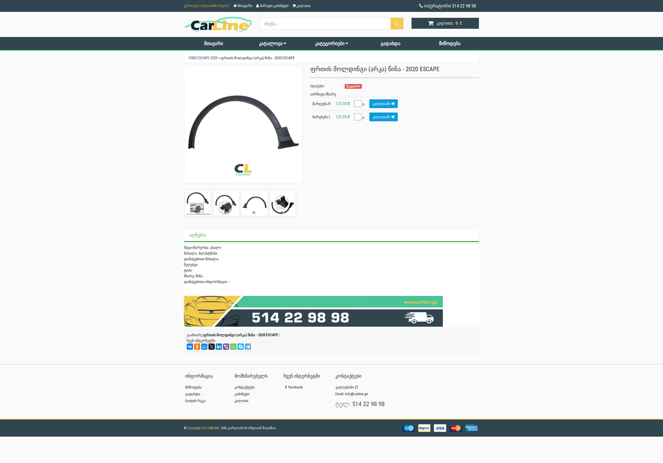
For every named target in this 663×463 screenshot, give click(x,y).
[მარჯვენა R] (254, 203)
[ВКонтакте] (190, 346)
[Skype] (240, 346)
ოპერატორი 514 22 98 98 (449, 6)
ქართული (192, 6)
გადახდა (390, 43)
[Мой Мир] (204, 346)
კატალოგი (271, 43)
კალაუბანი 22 (346, 387)
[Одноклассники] (197, 346)
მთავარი (213, 43)
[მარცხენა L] (243, 125)
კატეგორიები (330, 43)
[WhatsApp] (233, 346)
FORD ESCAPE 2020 (203, 58)
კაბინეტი (241, 394)
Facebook (295, 387)
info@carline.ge (356, 394)
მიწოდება (449, 43)
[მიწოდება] (313, 311)
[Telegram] (248, 346)
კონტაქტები (244, 387)
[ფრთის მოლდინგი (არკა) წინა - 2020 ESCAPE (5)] (282, 203)
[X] (211, 346)
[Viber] (226, 346)
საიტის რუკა (195, 401)
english (224, 6)
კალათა (241, 401)
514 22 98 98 (368, 404)
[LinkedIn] (219, 346)
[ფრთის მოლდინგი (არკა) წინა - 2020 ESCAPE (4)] (226, 203)
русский (210, 6)
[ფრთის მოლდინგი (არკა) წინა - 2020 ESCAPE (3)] (198, 203)
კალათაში (382, 104)
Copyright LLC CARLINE (204, 428)
